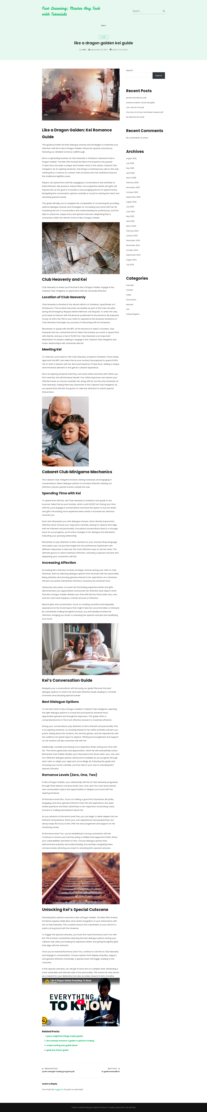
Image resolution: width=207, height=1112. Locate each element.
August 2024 (131, 260)
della (84, 49)
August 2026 (131, 158)
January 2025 (132, 235)
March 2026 (131, 177)
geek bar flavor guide (57, 1050)
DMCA (103, 25)
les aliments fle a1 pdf (135, 117)
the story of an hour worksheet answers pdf (144, 112)
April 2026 (130, 173)
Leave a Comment (120, 49)
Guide (103, 37)
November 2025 (133, 187)
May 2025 (130, 216)
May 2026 (130, 168)
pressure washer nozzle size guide (140, 102)
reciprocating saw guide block (62, 1045)
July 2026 (130, 163)
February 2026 (132, 182)
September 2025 (133, 197)
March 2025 (131, 226)
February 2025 (132, 231)
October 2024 (132, 250)
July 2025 (130, 206)
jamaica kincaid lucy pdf (136, 97)
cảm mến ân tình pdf (135, 107)
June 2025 (130, 211)
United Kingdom (133, 314)
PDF (127, 309)
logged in (59, 1089)
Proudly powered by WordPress (121, 1107)
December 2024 (133, 240)
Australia (130, 285)
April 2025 (130, 221)
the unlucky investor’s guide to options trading (70, 1040)
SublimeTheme (100, 1107)
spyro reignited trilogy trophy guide (64, 1036)
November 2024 (133, 245)
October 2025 (132, 192)
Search (129, 70)
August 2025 (131, 202)
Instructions (131, 299)
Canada (129, 290)
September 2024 (133, 255)
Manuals (129, 304)
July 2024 (130, 264)
